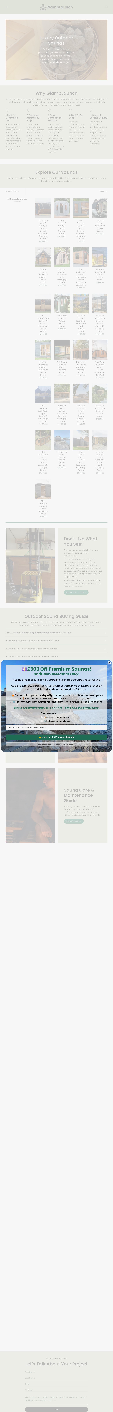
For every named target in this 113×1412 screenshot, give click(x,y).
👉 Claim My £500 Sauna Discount (56, 737)
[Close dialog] (109, 662)
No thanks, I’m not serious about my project (56, 744)
